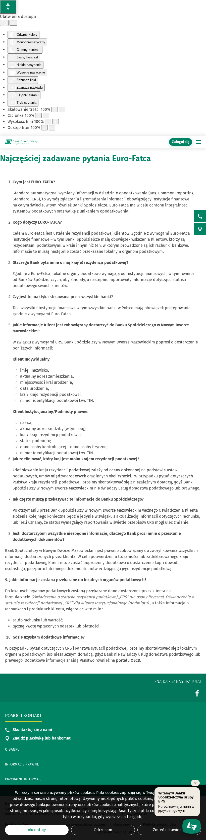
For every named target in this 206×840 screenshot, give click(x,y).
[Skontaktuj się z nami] (200, 216)
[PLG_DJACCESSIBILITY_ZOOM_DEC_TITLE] (54, 109)
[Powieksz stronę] (62, 109)
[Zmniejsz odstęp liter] (44, 127)
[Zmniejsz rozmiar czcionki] (38, 115)
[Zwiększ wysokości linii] (55, 121)
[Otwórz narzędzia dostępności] (8, 7)
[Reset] (4, 23)
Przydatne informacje (24, 779)
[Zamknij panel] (13, 23)
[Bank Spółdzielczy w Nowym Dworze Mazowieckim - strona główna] (21, 142)
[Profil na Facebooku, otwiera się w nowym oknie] (197, 693)
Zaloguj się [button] (180, 142)
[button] (198, 142)
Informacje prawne (22, 764)
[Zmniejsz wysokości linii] (48, 121)
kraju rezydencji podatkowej (54, 482)
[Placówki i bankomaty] (200, 229)
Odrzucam (103, 829)
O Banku (12, 749)
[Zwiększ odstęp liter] (52, 127)
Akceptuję (37, 829)
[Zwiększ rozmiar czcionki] (46, 115)
